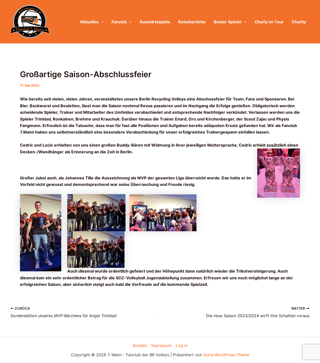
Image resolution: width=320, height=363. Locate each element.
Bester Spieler (228, 21)
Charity (299, 21)
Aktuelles (89, 21)
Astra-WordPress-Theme (226, 354)
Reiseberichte (192, 21)
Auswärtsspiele (155, 21)
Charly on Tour (269, 21)
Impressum (161, 345)
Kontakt (140, 345)
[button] (101, 22)
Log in (182, 345)
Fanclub (119, 21)
